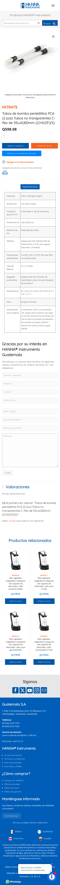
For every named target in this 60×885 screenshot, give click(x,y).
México (18, 831)
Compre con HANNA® (13, 780)
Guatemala (47, 831)
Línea (23, 168)
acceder (12, 520)
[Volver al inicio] (30, 5)
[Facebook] (15, 690)
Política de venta (11, 788)
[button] (53, 5)
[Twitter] (22, 690)
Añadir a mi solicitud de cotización (21, 153)
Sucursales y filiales (13, 766)
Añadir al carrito (44, 146)
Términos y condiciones (14, 759)
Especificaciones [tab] (30, 186)
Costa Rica (18, 838)
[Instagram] (37, 690)
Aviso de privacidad (12, 762)
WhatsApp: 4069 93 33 (12, 741)
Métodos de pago (12, 784)
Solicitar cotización (15, 146)
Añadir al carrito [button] (15, 601)
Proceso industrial (34, 168)
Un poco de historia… (13, 755)
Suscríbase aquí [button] (11, 816)
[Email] (44, 690)
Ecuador (47, 838)
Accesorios (16, 168)
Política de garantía (12, 791)
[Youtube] (30, 690)
